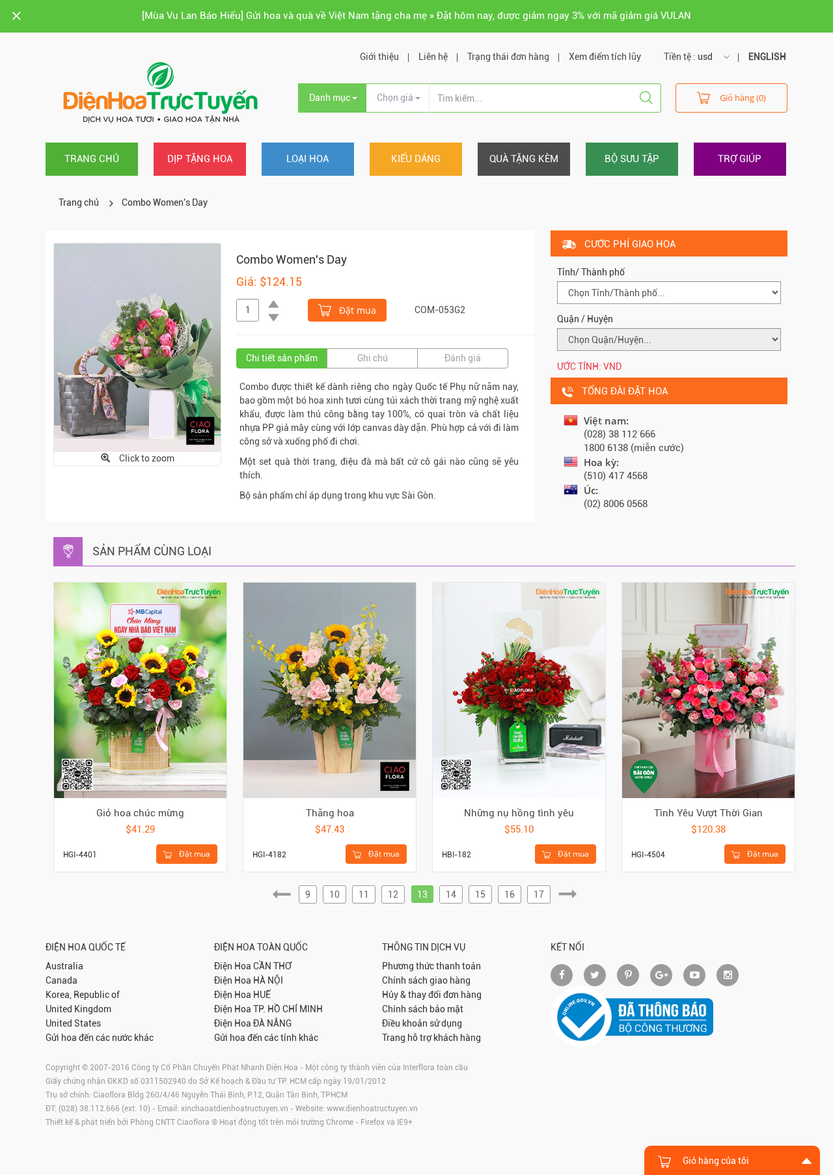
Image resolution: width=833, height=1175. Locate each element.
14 (451, 894)
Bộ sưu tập (632, 159)
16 (509, 894)
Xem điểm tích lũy (605, 56)
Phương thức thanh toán (431, 966)
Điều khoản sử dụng (422, 1023)
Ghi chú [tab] (372, 358)
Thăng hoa (330, 813)
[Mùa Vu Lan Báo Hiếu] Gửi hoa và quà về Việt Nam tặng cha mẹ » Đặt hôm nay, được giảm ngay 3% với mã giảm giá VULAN (416, 15)
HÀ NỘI (268, 980)
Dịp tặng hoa (199, 159)
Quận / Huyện (585, 319)
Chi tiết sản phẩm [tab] (282, 358)
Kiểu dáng (416, 159)
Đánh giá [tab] (462, 358)
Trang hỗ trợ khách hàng (431, 1037)
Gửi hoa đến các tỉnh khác (266, 1037)
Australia (64, 966)
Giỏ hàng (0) (743, 98)
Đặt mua (356, 310)
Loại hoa (307, 159)
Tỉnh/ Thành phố (591, 272)
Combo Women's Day (165, 202)
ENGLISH (767, 56)
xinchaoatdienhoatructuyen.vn (234, 1108)
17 (539, 894)
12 (393, 894)
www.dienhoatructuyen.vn (372, 1108)
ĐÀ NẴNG (272, 1023)
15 (480, 894)
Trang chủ (91, 159)
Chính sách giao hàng (426, 980)
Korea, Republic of (83, 994)
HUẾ (262, 994)
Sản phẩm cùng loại (152, 551)
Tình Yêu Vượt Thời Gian (708, 813)
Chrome (339, 1122)
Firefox (373, 1122)
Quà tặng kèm (523, 159)
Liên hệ (433, 56)
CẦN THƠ (272, 966)
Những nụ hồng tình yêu (519, 813)
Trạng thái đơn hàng (508, 56)
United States (73, 1023)
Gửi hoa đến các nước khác (100, 1037)
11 (364, 894)
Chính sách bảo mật (422, 1009)
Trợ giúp (739, 159)
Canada (61, 980)
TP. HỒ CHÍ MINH (288, 1009)
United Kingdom (78, 1009)
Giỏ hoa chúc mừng (140, 813)
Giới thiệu (379, 56)
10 (334, 894)
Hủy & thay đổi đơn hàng (432, 994)
